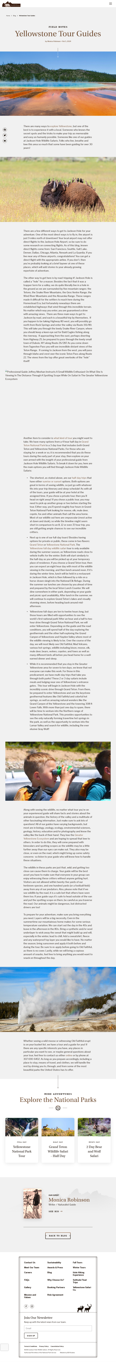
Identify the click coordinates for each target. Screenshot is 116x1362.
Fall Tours (77, 1262)
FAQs (26, 1280)
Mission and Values (30, 1296)
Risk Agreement (55, 1295)
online (69, 1055)
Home (8, 16)
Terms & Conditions (30, 1346)
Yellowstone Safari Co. (82, 1288)
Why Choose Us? (55, 1280)
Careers (28, 1272)
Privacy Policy (44, 1346)
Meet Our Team (31, 1267)
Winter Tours (79, 1267)
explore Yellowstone (61, 126)
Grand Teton (36, 544)
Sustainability (54, 1262)
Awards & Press (55, 1267)
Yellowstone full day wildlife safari (48, 548)
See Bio (54, 1212)
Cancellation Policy (57, 1346)
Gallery (27, 1287)
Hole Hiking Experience (78, 1273)
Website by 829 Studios (67, 1353)
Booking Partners (56, 1287)
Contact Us (29, 1262)
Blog (14, 16)
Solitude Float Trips (80, 1281)
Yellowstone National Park (60, 544)
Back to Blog (58, 1236)
